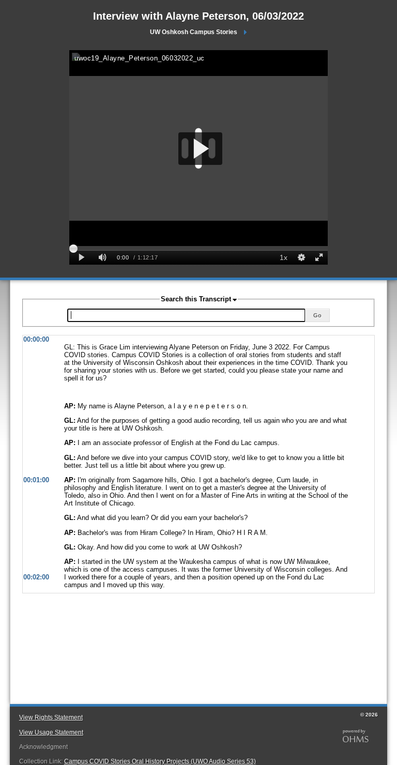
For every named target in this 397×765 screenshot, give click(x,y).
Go (317, 315)
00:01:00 (36, 480)
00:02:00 (36, 577)
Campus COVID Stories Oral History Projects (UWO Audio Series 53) (160, 761)
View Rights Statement (51, 717)
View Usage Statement (51, 732)
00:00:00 (36, 339)
